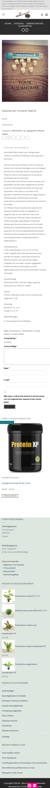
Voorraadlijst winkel (11, 752)
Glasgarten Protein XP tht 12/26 (16, 483)
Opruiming (6, 725)
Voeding (19, 23)
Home (8, 23)
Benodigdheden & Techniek (14, 695)
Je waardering (10, 338)
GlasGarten (25, 26)
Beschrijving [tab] (8, 148)
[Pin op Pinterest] (23, 138)
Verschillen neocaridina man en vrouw (18, 767)
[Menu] (3, 14)
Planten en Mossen (10, 730)
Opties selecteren (10, 496)
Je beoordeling (10, 346)
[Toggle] (43, 735)
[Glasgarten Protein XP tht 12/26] (25, 448)
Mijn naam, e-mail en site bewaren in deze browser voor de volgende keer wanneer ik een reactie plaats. (24, 399)
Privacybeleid (9, 568)
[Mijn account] (42, 14)
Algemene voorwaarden (13, 564)
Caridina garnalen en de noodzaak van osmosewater (24, 762)
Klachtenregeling (10, 574)
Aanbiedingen (8, 690)
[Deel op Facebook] (9, 138)
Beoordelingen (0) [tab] (22, 148)
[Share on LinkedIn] (27, 138)
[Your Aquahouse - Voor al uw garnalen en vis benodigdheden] (23, 14)
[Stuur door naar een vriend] (18, 138)
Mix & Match (8, 715)
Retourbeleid (9, 571)
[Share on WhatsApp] (4, 138)
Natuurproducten (9, 720)
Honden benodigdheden (12, 705)
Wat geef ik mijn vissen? (12, 772)
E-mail (7, 380)
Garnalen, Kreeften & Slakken (15, 700)
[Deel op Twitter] (13, 138)
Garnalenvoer (34, 23)
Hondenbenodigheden (12, 710)
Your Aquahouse (9, 757)
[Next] (9, 503)
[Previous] (2, 503)
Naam (7, 368)
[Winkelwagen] (46, 14)
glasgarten (32, 130)
